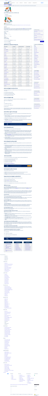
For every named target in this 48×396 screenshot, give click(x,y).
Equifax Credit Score (7, 269)
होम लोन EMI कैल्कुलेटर (36, 71)
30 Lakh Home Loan (7, 318)
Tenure (5, 35)
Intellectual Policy (24, 384)
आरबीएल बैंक (5, 67)
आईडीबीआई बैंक (5, 64)
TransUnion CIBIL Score (7, 270)
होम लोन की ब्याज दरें (36, 83)
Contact (12, 377)
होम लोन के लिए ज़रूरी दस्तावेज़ (37, 92)
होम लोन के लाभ (35, 93)
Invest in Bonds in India (7, 339)
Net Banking (29, 379)
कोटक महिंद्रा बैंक (5, 58)
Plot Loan (6, 314)
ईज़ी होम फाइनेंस (5, 82)
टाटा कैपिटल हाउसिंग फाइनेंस (37, 64)
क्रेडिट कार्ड (28, 188)
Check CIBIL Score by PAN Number (9, 264)
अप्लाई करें (29, 238)
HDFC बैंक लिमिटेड (6, 49)
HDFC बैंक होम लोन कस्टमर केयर (37, 105)
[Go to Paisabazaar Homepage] (6, 2)
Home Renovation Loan (7, 313)
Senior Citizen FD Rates (7, 332)
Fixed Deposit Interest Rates (8, 327)
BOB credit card (6, 281)
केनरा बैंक (5, 61)
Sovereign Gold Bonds (7, 340)
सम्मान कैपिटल (5, 73)
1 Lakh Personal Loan (7, 290)
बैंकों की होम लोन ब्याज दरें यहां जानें (9, 121)
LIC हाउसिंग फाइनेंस (6, 69)
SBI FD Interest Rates (7, 328)
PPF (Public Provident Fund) (31, 378)
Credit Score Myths (7, 367)
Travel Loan (6, 294)
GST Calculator (6, 335)
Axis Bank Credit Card (7, 277)
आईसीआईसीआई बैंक (36, 55)
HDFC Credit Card (7, 276)
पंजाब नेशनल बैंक (5, 57)
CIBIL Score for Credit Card (8, 268)
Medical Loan (6, 293)
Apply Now (5, 26)
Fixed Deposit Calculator (7, 331)
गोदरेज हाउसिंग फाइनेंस (6, 79)
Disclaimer (20, 384)
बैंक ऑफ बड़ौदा (5, 60)
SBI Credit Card (6, 275)
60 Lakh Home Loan (7, 320)
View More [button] (4, 372)
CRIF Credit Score (7, 271)
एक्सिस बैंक (5, 54)
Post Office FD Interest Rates (8, 329)
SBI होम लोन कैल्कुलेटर (36, 77)
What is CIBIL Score (7, 364)
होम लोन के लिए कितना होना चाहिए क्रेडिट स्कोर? (10, 163)
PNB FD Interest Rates (7, 330)
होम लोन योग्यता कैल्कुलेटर (36, 74)
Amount (5, 32)
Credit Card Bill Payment (22, 380)
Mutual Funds (21, 381)
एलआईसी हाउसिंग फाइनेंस (36, 61)
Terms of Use (17, 384)
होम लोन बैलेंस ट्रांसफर (36, 73)
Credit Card (6, 274)
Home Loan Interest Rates (8, 312)
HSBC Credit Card (7, 279)
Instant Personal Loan (7, 286)
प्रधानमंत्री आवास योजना (36, 95)
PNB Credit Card (6, 280)
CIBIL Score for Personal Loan (8, 265)
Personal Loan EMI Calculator (8, 288)
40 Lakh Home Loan (7, 319)
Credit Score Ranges (7, 368)
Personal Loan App (7, 291)
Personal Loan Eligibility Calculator (8, 289)
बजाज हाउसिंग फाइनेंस (6, 51)
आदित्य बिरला (5, 75)
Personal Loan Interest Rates (8, 287)
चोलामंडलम (5, 85)
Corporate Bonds (7, 341)
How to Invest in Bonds (7, 345)
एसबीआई (5, 48)
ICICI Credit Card (6, 278)
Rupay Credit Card (7, 283)
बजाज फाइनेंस (35, 49)
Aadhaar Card (29, 376)
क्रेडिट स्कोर (17, 188)
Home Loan (6, 311)
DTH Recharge (6, 371)
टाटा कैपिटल (5, 70)
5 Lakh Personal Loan (7, 292)
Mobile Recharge (21, 379)
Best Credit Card (6, 282)
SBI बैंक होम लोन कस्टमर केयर (37, 106)
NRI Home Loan (6, 316)
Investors (11, 384)
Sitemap (27, 384)
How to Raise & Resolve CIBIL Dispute (9, 370)
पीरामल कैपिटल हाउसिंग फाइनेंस (7, 84)
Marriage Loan (6, 295)
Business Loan (21, 378)
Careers (12, 376)
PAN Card (29, 377)
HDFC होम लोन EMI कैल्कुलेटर (37, 76)
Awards (12, 378)
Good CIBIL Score (7, 366)
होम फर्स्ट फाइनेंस (5, 81)
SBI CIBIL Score (6, 266)
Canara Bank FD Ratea (7, 333)
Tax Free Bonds (6, 343)
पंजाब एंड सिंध (5, 66)
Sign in (42, 2)
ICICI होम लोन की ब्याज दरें (36, 86)
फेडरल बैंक (5, 55)
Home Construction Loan (7, 315)
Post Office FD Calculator (7, 334)
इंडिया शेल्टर (5, 76)
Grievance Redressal (14, 379)
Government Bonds (7, 342)
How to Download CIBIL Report (8, 365)
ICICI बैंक (5, 52)
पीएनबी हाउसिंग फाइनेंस (6, 72)
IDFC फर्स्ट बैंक (5, 63)
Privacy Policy (14, 384)
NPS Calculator (6, 336)
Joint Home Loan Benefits (37, 33)
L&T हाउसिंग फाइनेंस (6, 78)
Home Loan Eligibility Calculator (8, 317)
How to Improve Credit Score (8, 267)
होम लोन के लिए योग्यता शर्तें (36, 99)
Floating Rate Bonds (7, 344)
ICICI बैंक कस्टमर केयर (36, 108)
